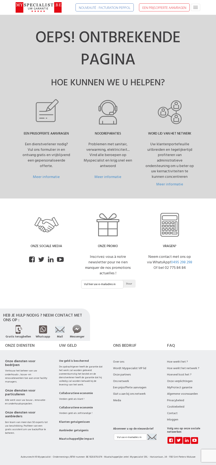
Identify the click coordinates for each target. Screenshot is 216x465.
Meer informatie (46, 176)
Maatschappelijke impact (76, 439)
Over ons (118, 362)
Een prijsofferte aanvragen (129, 387)
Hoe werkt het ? (177, 362)
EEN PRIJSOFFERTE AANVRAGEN (164, 7)
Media (117, 400)
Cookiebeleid (175, 407)
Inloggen (172, 419)
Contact (172, 413)
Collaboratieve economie (76, 393)
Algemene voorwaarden (182, 394)
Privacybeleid (175, 400)
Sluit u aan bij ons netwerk (129, 394)
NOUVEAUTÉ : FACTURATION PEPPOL (104, 7)
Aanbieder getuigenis (74, 430)
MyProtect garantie (179, 387)
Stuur (129, 284)
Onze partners (122, 375)
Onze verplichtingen (180, 381)
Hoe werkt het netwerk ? (183, 368)
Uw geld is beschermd (74, 361)
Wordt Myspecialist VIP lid (129, 368)
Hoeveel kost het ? (179, 375)
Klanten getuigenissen (74, 422)
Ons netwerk (121, 381)
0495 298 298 (181, 262)
